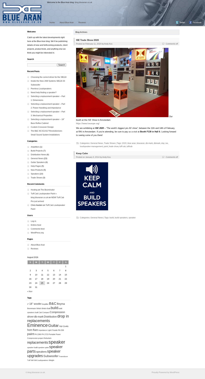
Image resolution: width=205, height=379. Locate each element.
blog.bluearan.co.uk (83, 2)
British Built (46, 308)
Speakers (35, 174)
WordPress (174, 372)
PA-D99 (61, 330)
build (112, 218)
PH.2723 (45, 334)
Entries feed (36, 225)
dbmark (157, 143)
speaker (132, 218)
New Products (37, 170)
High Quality (64, 326)
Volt (32, 360)
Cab (40, 312)
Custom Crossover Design (42, 127)
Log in (33, 221)
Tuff (28, 360)
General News (96, 143)
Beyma (61, 303)
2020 (124, 143)
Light (49, 330)
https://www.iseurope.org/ (87, 123)
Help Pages (36, 166)
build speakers (121, 218)
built (36, 312)
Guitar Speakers (38, 162)
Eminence (37, 325)
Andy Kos (108, 44)
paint (106, 146)
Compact (45, 312)
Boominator (31, 308)
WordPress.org (37, 233)
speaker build (32, 347)
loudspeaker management (91, 146)
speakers (41, 351)
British (39, 308)
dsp (162, 143)
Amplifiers (35, 147)
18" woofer (35, 303)
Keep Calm (82, 153)
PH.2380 (37, 334)
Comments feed (38, 229)
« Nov (29, 291)
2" (28, 304)
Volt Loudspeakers (41, 360)
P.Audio (54, 330)
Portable (52, 334)
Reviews (82, 22)
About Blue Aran (67, 22)
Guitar (53, 325)
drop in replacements (48, 318)
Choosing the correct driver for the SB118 (48, 77)
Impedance (42, 330)
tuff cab (122, 146)
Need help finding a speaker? (44, 92)
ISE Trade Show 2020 (87, 40)
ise (166, 143)
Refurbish (47, 338)
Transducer (63, 356)
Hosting (34, 190)
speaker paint (43, 347)
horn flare (32, 330)
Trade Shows (109, 143)
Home (52, 22)
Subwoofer (50, 356)
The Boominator (48, 190)
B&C (52, 304)
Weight (51, 360)
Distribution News (38, 154)
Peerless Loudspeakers (41, 89)
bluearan (141, 143)
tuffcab (129, 146)
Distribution (50, 316)
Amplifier (45, 304)
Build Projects (37, 151)
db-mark (149, 143)
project (40, 338)
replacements (37, 342)
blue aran (131, 143)
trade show (114, 146)
